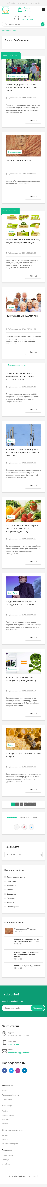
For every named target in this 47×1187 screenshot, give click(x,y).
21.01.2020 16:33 (29, 767)
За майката (11, 885)
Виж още (33, 121)
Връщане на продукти (10, 1144)
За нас (4, 1091)
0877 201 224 (13, 1044)
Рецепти (10, 902)
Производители (7, 1155)
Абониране (37, 1008)
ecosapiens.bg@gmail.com (19, 1053)
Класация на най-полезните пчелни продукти (23, 755)
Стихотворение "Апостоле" (25, 929)
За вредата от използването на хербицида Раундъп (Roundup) (21, 679)
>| (34, 804)
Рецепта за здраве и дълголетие (27, 965)
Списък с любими (8, 1115)
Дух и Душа (11, 881)
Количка (5, 1124)
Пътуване (11, 898)
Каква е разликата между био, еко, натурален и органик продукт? (26, 954)
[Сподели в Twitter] (31, 827)
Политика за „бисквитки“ (10, 1095)
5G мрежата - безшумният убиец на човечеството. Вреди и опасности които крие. (23, 452)
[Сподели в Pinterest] (24, 827)
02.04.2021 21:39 (29, 329)
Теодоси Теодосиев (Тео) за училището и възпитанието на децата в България (20, 376)
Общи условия (7, 1099)
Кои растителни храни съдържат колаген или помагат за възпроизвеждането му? (22, 528)
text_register (23, 3)
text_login (11, 3)
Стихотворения (13, 907)
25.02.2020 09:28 (29, 615)
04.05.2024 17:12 (29, 98)
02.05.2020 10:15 (29, 539)
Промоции (5, 1160)
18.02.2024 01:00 (29, 174)
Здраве (10, 890)
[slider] (12, 817)
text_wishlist (35, 3)
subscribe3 (5, 1119)
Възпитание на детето (16, 877)
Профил (5, 1111)
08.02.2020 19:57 (29, 691)
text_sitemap (6, 1164)
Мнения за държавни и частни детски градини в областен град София (21, 87)
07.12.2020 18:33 (29, 463)
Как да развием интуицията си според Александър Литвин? (21, 603)
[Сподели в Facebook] (17, 827)
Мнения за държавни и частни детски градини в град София (26, 940)
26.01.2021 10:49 (29, 387)
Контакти (5, 1135)
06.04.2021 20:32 (29, 253)
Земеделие (11, 894)
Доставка (5, 1139)
